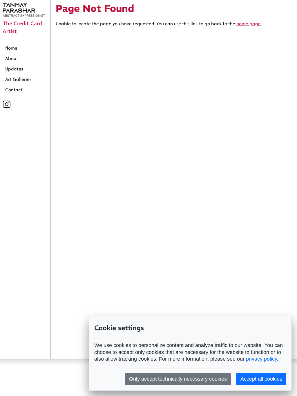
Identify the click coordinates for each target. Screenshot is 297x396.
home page (248, 23)
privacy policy (261, 359)
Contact (13, 89)
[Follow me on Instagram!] (6, 104)
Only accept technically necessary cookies (178, 379)
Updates (14, 68)
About (11, 58)
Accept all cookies (261, 379)
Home (11, 47)
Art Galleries (18, 79)
